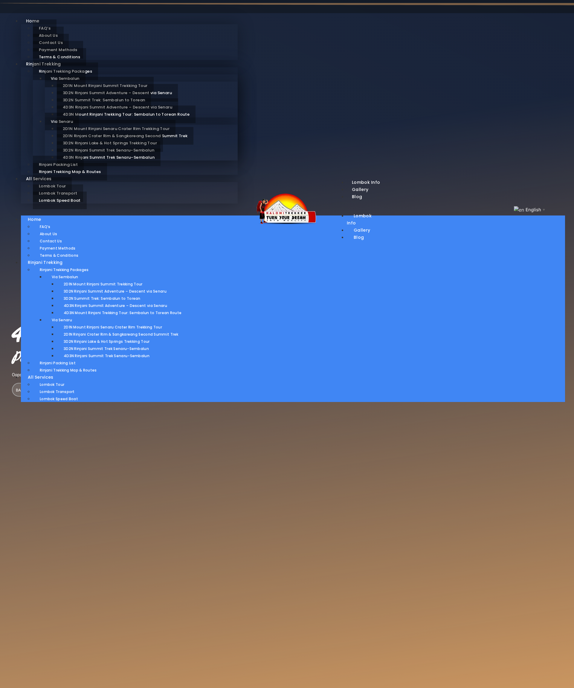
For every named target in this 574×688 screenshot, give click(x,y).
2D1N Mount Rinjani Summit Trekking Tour (103, 284)
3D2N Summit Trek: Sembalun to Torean (102, 298)
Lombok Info (359, 219)
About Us (48, 233)
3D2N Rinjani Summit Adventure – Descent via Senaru (115, 291)
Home (34, 219)
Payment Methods (58, 248)
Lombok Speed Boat (60, 200)
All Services (41, 377)
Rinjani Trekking (45, 262)
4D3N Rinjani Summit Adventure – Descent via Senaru (115, 305)
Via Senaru (62, 319)
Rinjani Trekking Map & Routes (70, 172)
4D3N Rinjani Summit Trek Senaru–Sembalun (109, 157)
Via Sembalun (65, 276)
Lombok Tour (52, 384)
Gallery (362, 230)
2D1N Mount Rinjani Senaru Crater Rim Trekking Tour (113, 327)
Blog (357, 197)
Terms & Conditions (59, 255)
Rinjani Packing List (58, 363)
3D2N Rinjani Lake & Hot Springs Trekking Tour (107, 341)
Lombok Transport (57, 391)
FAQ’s (45, 226)
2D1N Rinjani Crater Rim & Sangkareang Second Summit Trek (121, 334)
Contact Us (51, 241)
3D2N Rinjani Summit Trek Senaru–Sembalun (106, 348)
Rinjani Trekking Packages (64, 269)
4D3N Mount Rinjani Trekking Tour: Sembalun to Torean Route (126, 114)
